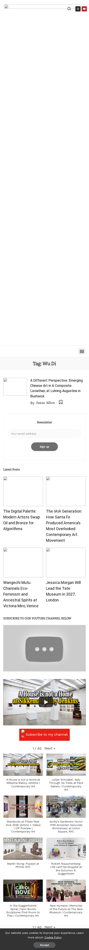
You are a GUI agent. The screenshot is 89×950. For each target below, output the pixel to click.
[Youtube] (84, 8)
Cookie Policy (53, 937)
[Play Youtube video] (44, 648)
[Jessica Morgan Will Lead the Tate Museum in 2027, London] (66, 562)
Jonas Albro (45, 403)
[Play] (45, 702)
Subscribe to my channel (47, 734)
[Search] (69, 9)
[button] (81, 351)
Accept (44, 945)
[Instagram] (78, 8)
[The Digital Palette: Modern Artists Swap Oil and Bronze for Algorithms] (23, 491)
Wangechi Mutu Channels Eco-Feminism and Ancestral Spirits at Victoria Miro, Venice (20, 594)
